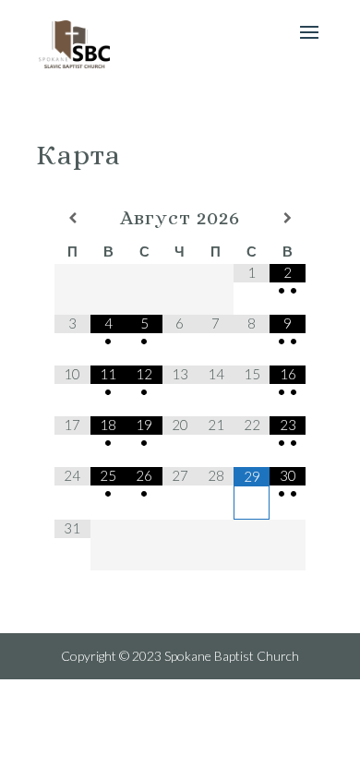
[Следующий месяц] (288, 217)
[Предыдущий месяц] (72, 217)
